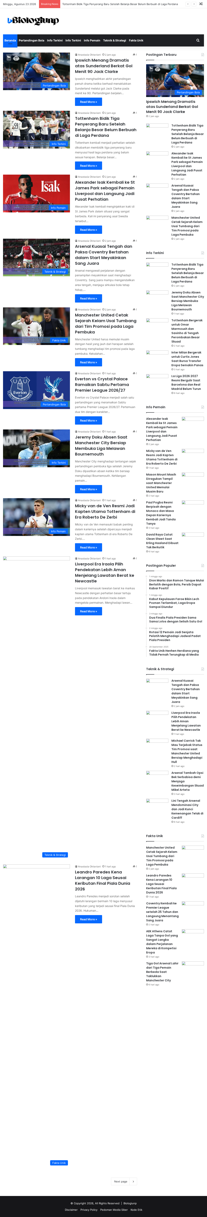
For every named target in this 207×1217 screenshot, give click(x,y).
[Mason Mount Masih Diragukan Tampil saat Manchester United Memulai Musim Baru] (193, 480)
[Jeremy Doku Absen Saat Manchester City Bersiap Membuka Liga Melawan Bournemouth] (157, 298)
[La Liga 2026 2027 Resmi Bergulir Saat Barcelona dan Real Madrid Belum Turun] (157, 381)
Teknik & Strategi (114, 40)
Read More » (88, 101)
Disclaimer (71, 1209)
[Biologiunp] (33, 21)
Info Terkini (55, 40)
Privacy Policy (88, 1209)
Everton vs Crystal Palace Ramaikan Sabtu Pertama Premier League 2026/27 (102, 384)
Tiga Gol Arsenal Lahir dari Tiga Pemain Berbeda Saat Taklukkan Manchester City (162, 971)
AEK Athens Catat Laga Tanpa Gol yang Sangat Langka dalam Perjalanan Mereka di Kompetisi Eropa (162, 941)
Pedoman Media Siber (114, 1209)
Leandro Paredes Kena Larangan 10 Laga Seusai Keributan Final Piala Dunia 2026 (102, 880)
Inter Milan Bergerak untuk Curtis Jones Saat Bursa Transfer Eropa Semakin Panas (187, 358)
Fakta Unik (136, 40)
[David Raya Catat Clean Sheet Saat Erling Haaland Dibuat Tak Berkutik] (193, 540)
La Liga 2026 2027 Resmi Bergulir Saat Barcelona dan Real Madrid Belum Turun (186, 382)
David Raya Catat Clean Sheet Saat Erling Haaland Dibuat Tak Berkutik (162, 541)
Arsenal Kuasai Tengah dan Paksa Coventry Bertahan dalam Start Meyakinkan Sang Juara (103, 255)
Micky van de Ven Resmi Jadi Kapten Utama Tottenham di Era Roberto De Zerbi (105, 511)
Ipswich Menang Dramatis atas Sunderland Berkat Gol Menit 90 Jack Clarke (103, 65)
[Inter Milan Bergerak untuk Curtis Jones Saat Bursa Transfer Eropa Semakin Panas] (157, 358)
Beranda (10, 40)
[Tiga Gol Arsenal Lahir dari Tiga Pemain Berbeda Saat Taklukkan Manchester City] (193, 969)
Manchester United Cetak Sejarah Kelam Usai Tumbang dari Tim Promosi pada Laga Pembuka (105, 323)
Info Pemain (92, 40)
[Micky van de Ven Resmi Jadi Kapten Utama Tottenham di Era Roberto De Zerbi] (193, 456)
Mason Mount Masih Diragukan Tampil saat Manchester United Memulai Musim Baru (161, 483)
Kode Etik (136, 1209)
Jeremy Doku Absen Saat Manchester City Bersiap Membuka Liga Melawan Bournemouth (101, 445)
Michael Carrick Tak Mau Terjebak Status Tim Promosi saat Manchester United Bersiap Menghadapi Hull (186, 751)
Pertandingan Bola (31, 40)
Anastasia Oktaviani (89, 54)
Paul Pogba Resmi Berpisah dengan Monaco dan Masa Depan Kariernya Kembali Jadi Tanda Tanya (161, 513)
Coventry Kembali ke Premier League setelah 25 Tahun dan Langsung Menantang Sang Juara (162, 911)
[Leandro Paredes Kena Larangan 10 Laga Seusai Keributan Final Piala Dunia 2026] (193, 881)
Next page (120, 1181)
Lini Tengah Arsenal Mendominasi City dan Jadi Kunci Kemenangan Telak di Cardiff (187, 809)
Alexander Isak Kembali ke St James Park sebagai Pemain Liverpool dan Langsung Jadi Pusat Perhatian (105, 190)
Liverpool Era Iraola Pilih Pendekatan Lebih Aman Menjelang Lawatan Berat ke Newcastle (104, 572)
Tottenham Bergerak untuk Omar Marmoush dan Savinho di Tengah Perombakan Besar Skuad (187, 331)
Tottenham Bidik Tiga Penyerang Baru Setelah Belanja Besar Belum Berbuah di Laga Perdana (120, 4)
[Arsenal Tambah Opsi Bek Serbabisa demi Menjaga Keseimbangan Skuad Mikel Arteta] (157, 778)
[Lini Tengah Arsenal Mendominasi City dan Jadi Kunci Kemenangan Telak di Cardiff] (157, 806)
